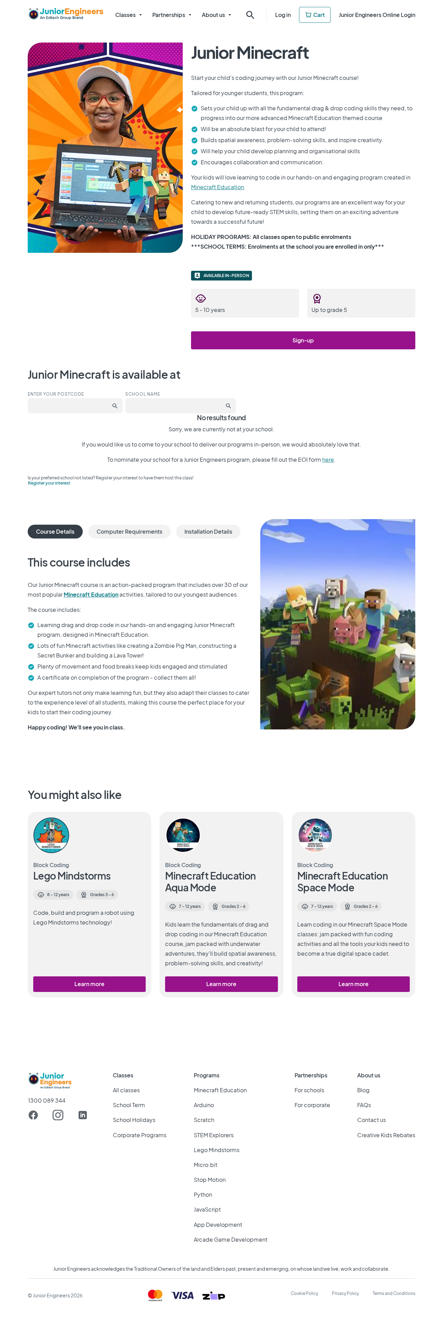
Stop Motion (210, 1179)
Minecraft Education (217, 187)
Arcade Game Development (231, 1239)
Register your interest (49, 483)
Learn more (89, 983)
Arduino (204, 1105)
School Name (142, 394)
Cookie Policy (304, 1293)
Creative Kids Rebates (386, 1135)
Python (203, 1194)
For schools (309, 1090)
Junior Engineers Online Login (377, 14)
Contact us (371, 1119)
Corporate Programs (139, 1135)
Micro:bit (205, 1164)
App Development (218, 1224)
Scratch (204, 1119)
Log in (283, 14)
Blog (363, 1090)
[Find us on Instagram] (58, 1115)
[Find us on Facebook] (33, 1115)
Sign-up (303, 340)
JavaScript (207, 1209)
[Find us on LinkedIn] (82, 1115)
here (328, 459)
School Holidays (134, 1119)
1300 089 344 (46, 1100)
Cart (319, 14)
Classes (125, 14)
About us (213, 14)
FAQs (364, 1105)
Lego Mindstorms (216, 1149)
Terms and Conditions (394, 1293)
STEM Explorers (214, 1135)
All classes (126, 1090)
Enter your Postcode (56, 394)
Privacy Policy (345, 1293)
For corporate (312, 1105)
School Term (129, 1105)
